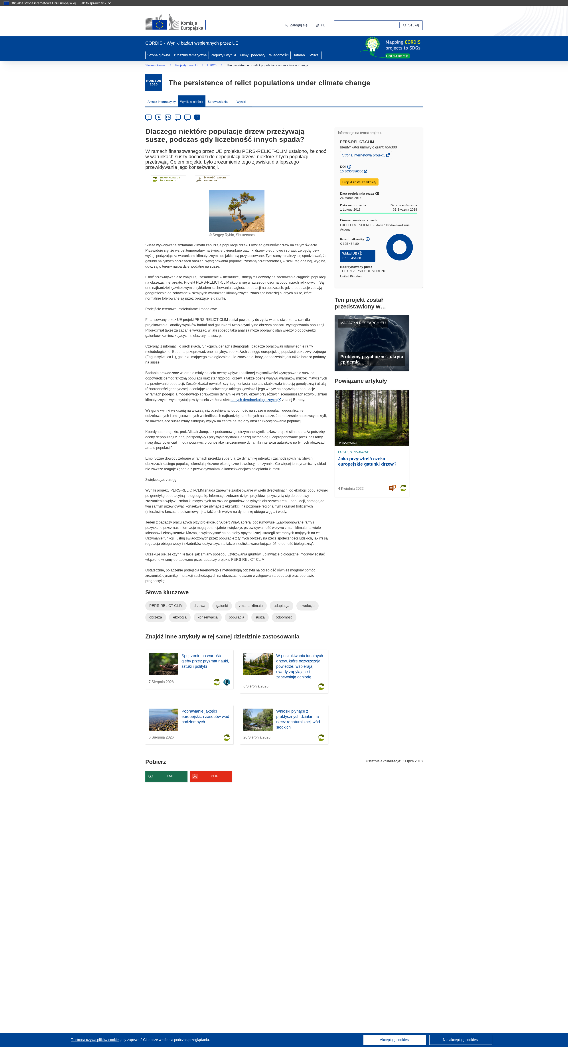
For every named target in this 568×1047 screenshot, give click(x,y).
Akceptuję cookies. (395, 1040)
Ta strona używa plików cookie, (95, 1040)
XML (170, 776)
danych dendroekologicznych (255, 400)
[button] (320, 25)
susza (260, 617)
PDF (214, 776)
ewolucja (307, 606)
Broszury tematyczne (190, 55)
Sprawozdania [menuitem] (218, 101)
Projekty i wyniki (223, 55)
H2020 (212, 65)
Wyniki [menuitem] (241, 101)
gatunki (222, 606)
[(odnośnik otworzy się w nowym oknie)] (181, 22)
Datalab (298, 55)
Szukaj (314, 55)
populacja (236, 617)
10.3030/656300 (351, 171)
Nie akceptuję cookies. (461, 1040)
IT (187, 117)
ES (168, 117)
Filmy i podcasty (252, 55)
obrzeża (155, 617)
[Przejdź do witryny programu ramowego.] (153, 82)
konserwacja (208, 617)
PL (197, 117)
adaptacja (281, 606)
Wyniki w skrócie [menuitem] (191, 101)
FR (177, 117)
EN (158, 117)
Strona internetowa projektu (364, 156)
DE (148, 117)
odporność (284, 617)
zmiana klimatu (251, 606)
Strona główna (158, 55)
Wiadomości (279, 55)
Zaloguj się (299, 25)
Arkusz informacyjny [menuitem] (162, 101)
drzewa (199, 606)
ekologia (180, 617)
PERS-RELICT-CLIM (166, 606)
